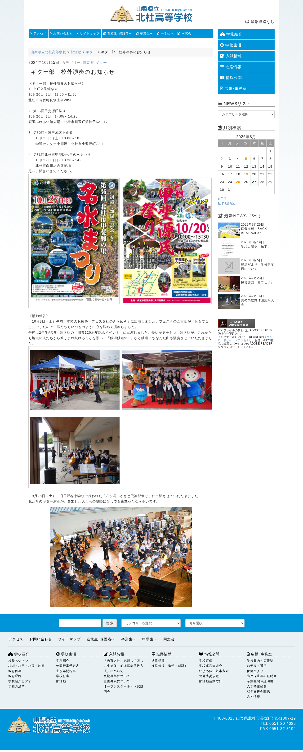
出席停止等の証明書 (262, 676)
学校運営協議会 (210, 666)
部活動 (88, 63)
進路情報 (232, 67)
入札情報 (253, 696)
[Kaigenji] (167, 241)
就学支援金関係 (258, 691)
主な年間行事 (66, 671)
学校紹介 (233, 34)
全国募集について (117, 681)
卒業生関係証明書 (260, 681)
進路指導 (158, 660)
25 (238, 182)
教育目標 (15, 671)
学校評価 (205, 660)
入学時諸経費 (257, 686)
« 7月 (222, 199)
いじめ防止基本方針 (214, 671)
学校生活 (232, 45)
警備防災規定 (209, 676)
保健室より (255, 671)
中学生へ (167, 33)
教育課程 (15, 676)
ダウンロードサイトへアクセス (245, 339)
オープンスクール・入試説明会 (123, 689)
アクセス (39, 33)
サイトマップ (89, 33)
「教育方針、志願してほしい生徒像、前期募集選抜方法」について (123, 666)
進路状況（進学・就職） (170, 666)
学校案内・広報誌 (260, 660)
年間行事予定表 (67, 666)
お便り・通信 (257, 666)
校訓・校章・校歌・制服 (26, 666)
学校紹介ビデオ (19, 681)
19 (246, 174)
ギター (101, 63)
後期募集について (117, 676)
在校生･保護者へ (119, 33)
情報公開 (233, 78)
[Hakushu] (75, 241)
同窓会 (186, 33)
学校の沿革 (16, 686)
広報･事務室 (235, 89)
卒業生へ (146, 33)
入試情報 (233, 56)
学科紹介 (62, 660)
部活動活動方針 (210, 681)
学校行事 (62, 676)
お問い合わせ (62, 33)
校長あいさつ (18, 660)
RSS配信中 (230, 203)
